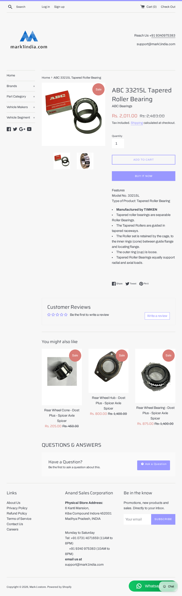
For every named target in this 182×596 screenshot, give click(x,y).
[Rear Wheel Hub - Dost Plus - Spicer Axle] (109, 371)
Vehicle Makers (21, 107)
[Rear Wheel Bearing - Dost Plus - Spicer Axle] (155, 376)
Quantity (117, 136)
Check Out (168, 6)
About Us (13, 503)
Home (11, 75)
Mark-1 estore (38, 586)
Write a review (157, 316)
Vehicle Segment (21, 117)
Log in (46, 6)
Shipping (137, 122)
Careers (12, 529)
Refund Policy (17, 513)
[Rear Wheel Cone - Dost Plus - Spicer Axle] (62, 377)
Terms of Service (19, 518)
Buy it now (143, 176)
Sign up (59, 6)
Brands (21, 86)
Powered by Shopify (59, 586)
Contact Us (15, 524)
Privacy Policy (17, 508)
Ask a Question (155, 464)
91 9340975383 (163, 35)
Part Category (21, 96)
